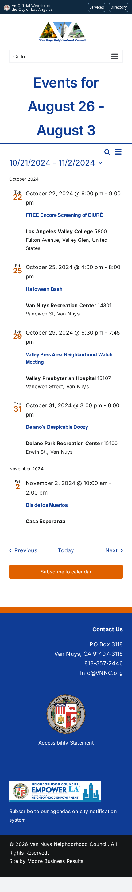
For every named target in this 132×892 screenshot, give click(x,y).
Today (66, 550)
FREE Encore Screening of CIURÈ (64, 214)
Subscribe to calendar (66, 572)
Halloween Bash (44, 288)
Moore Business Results (55, 861)
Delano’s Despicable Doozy (57, 426)
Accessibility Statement (66, 743)
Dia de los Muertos (47, 504)
